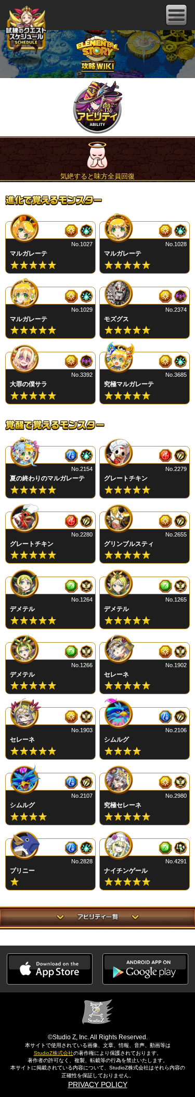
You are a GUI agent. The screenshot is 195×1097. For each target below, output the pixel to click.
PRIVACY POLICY (97, 1084)
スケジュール (26, 30)
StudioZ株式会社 (53, 1053)
